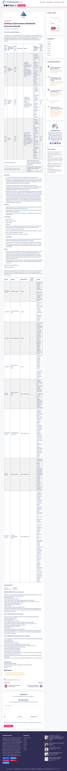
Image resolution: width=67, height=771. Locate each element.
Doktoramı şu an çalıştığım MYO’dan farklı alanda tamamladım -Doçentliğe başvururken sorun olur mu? (55, 159)
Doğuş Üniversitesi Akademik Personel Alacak (14, 672)
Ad (5, 716)
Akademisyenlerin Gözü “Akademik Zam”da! (56, 744)
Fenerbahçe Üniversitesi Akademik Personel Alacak (16, 674)
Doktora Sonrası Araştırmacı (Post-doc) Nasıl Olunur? (55, 758)
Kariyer (48, 50)
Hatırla (52, 23)
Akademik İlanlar (27, 737)
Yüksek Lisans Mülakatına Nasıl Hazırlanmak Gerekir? (55, 753)
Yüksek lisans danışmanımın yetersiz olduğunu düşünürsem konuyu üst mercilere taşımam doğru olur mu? (54, 165)
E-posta (20, 716)
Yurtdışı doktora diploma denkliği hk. (54, 154)
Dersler (48, 41)
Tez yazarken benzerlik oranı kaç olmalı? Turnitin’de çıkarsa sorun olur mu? (54, 171)
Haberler (49, 43)
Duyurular (49, 46)
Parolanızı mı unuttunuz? (55, 30)
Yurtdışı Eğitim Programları (55, 747)
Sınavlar (49, 55)
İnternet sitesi (34, 716)
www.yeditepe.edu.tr (37, 171)
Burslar (48, 52)
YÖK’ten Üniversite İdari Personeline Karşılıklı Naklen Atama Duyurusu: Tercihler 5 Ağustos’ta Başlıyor (56, 737)
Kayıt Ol (58, 28)
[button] (21, 5)
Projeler (49, 48)
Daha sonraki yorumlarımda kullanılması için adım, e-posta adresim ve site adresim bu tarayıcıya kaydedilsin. (22, 722)
